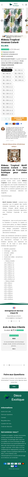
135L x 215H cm (7, 80)
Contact (3, 417)
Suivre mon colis (6, 411)
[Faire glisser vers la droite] (26, 20)
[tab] (11, 321)
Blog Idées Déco (5, 420)
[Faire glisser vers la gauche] (2, 20)
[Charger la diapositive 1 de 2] (12, 32)
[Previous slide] (9, 321)
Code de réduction (6, 426)
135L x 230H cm (19, 80)
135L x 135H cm (19, 73)
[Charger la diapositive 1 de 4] (15, 32)
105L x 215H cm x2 (8, 93)
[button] (2, 4)
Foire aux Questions (7, 414)
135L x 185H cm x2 (8, 103)
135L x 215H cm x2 (8, 107)
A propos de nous (6, 423)
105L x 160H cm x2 (8, 90)
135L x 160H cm (7, 77)
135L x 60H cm (7, 70)
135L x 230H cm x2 (8, 110)
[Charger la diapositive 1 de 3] (14, 32)
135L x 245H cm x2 (8, 114)
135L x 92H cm (19, 70)
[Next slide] (19, 321)
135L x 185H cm (19, 77)
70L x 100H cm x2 (8, 87)
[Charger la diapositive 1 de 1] (11, 32)
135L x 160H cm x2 (8, 100)
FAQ (14, 386)
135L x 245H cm (7, 83)
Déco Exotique (16, 468)
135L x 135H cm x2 (8, 97)
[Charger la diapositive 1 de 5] (17, 32)
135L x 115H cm (7, 73)
